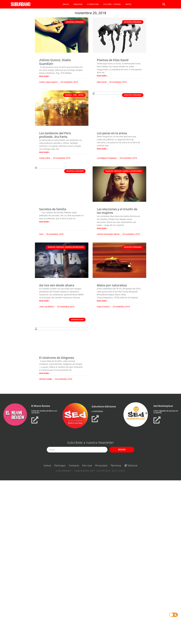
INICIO (66, 4)
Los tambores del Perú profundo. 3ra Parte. (55, 135)
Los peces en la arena (112, 133)
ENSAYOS (78, 4)
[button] (163, 4)
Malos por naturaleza (112, 285)
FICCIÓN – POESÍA (112, 4)
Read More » (44, 76)
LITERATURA (93, 4)
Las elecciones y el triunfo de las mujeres (117, 211)
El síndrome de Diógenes (56, 358)
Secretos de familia (52, 209)
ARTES (128, 4)
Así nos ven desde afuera (56, 285)
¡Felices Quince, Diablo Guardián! (55, 62)
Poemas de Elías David (112, 60)
